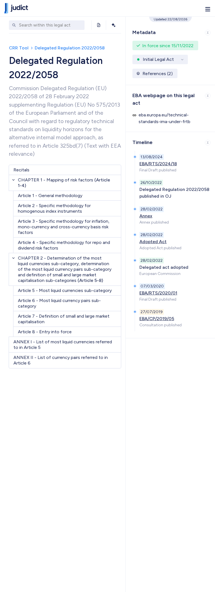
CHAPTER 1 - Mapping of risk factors (64, 182)
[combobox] (50, 25)
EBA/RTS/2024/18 (158, 163)
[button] (170, 31)
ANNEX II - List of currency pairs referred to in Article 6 (60, 360)
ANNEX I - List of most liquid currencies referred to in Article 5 (62, 344)
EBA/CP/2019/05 (156, 318)
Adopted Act (153, 241)
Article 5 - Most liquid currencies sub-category (65, 290)
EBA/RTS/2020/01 (158, 293)
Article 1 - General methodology (50, 195)
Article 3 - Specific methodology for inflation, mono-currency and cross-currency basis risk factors (63, 227)
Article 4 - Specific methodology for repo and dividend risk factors (64, 245)
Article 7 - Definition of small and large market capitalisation (63, 318)
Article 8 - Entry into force (45, 331)
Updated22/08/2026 (170, 19)
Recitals (21, 169)
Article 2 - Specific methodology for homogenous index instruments (54, 208)
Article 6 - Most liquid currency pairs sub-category (59, 303)
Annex (145, 216)
